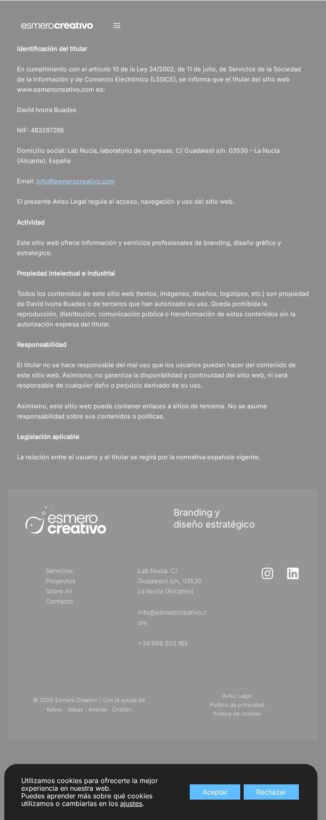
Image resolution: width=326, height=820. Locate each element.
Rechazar (271, 792)
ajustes (131, 803)
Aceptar (215, 792)
